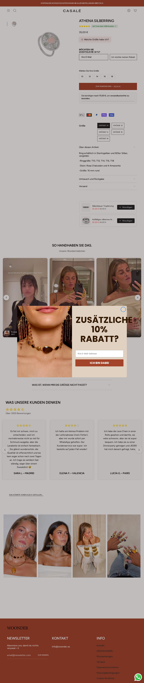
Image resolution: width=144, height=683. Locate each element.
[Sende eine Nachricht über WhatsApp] (138, 677)
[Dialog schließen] (123, 309)
